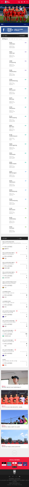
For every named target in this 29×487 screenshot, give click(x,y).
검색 (27, 2)
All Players (5, 39)
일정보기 (24, 2)
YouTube (19, 476)
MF (12, 39)
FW (9, 39)
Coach (20, 39)
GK (17, 39)
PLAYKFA (21, 2)
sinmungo (18, 2)
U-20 (25, 24)
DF (14, 39)
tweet (16, 476)
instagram (9, 476)
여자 (2, 24)
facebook (12, 476)
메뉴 (2, 2)
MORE (14, 452)
